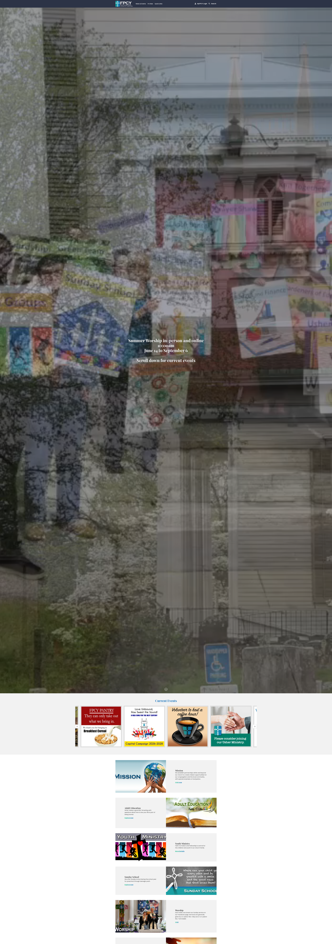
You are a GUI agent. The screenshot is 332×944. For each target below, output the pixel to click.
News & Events (141, 4)
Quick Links (158, 4)
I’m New (150, 4)
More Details (179, 851)
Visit (177, 922)
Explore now (129, 818)
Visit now (178, 782)
